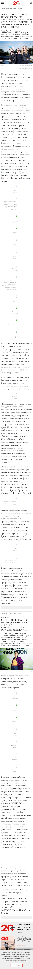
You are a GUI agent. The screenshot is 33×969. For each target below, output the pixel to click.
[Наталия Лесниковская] (16, 308)
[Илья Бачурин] (16, 730)
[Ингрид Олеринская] (16, 693)
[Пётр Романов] (16, 705)
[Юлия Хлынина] (16, 187)
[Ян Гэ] (16, 332)
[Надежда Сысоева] (16, 742)
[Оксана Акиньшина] (16, 265)
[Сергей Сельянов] (16, 393)
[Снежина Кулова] (16, 766)
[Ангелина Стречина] (16, 717)
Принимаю (16, 965)
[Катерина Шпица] (17, 228)
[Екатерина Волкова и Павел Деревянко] (16, 320)
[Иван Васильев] (16, 754)
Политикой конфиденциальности (15, 961)
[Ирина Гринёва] (16, 241)
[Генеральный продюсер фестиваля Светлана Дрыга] (16, 498)
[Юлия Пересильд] (17, 216)
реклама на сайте (23, 927)
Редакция (20, 932)
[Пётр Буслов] (16, 545)
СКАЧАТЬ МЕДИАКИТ (23, 924)
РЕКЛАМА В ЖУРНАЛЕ (24, 929)
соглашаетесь (20, 958)
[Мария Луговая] (16, 253)
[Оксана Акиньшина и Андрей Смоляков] (16, 557)
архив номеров (21, 945)
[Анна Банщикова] (16, 296)
